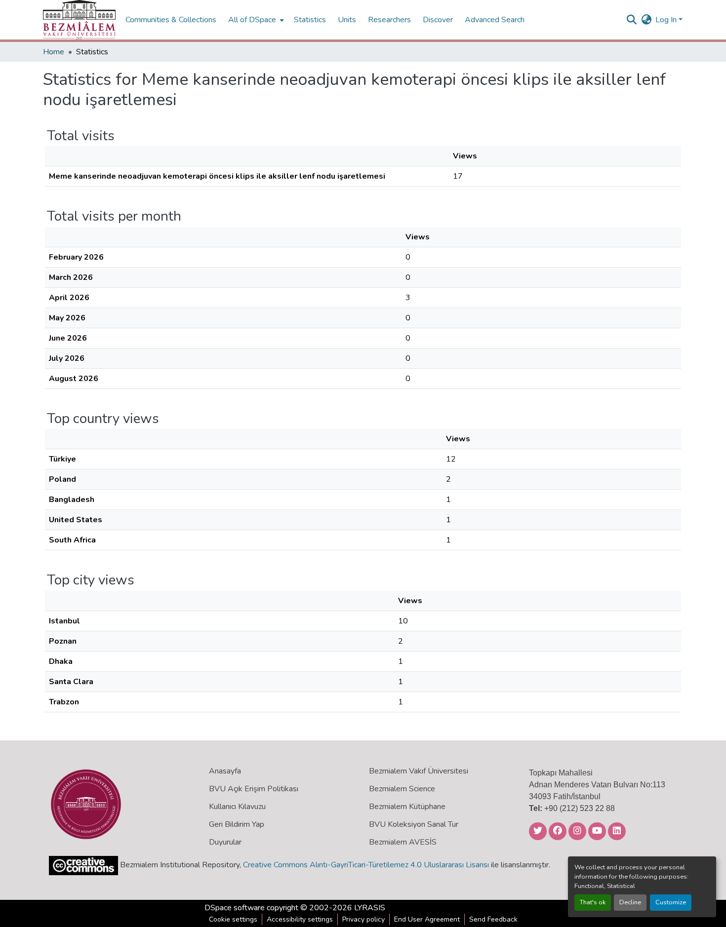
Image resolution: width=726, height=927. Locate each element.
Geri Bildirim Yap (236, 824)
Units (347, 19)
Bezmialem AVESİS (403, 842)
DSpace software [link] (234, 907)
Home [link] (53, 51)
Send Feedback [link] (493, 919)
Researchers (389, 19)
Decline (630, 902)
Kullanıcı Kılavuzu (237, 807)
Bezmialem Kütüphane (407, 807)
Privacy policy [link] (363, 919)
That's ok (592, 902)
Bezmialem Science (402, 789)
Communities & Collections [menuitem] (170, 19)
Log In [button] (667, 19)
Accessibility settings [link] (300, 919)
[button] (79, 19)
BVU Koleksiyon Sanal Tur (413, 824)
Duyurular (225, 842)
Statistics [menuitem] (310, 19)
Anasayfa (225, 771)
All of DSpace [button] (252, 19)
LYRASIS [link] (369, 907)
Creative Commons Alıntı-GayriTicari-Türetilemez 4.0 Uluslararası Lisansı (366, 864)
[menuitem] (255, 19)
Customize (670, 902)
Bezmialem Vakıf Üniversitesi (418, 771)
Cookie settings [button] (233, 919)
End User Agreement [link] (427, 919)
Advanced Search (494, 19)
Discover (438, 19)
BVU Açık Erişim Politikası (253, 789)
